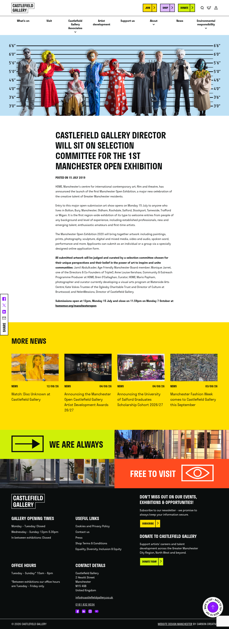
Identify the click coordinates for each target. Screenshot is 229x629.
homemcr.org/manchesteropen (75, 305)
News (179, 21)
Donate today (149, 561)
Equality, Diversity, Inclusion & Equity (98, 549)
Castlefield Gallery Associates (75, 24)
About (153, 21)
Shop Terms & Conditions (91, 543)
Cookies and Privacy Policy (92, 526)
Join (147, 8)
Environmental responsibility (206, 22)
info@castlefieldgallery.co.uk (94, 597)
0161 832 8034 (85, 604)
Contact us (82, 531)
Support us (128, 21)
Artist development (101, 22)
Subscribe (148, 523)
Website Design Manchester (175, 624)
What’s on (23, 21)
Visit (49, 21)
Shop (165, 8)
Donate (184, 8)
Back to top (213, 607)
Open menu (75, 33)
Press (78, 537)
